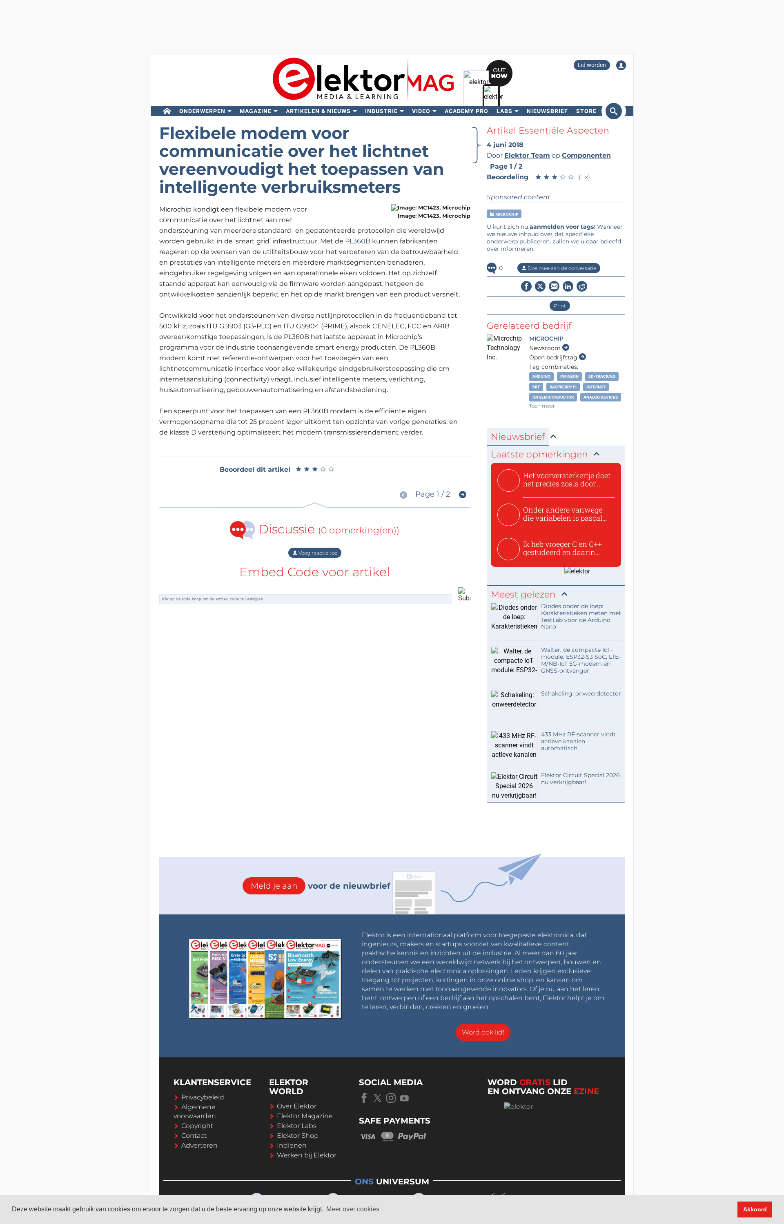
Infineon (569, 376)
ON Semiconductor (553, 397)
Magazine (256, 111)
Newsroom (545, 348)
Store (586, 111)
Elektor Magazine (305, 1116)
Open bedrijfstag (554, 357)
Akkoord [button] (755, 1209)
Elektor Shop (297, 1135)
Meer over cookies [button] (352, 1209)
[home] (167, 111)
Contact (194, 1135)
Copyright (197, 1126)
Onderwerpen (202, 111)
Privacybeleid (202, 1097)
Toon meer (542, 406)
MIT (536, 387)
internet (596, 387)
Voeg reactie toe (317, 553)
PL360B (357, 241)
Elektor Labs (296, 1126)
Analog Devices (601, 397)
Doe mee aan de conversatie (561, 268)
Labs (504, 111)
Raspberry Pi (563, 387)
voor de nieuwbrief (320, 886)
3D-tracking (601, 376)
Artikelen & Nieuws (318, 111)
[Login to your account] (621, 65)
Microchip (506, 214)
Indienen (292, 1145)
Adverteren (199, 1145)
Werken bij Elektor (306, 1155)
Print (560, 306)
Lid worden (592, 65)
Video (421, 111)
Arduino (541, 376)
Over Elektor (296, 1106)
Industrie (381, 111)
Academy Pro (466, 111)
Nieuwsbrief (547, 111)
